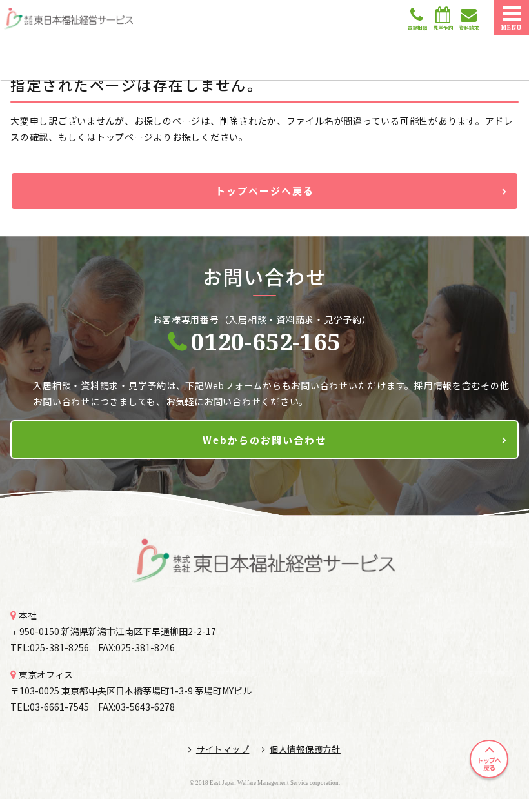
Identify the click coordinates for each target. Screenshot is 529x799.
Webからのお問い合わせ (264, 440)
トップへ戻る (489, 764)
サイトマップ (222, 749)
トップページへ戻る (264, 190)
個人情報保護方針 (305, 749)
